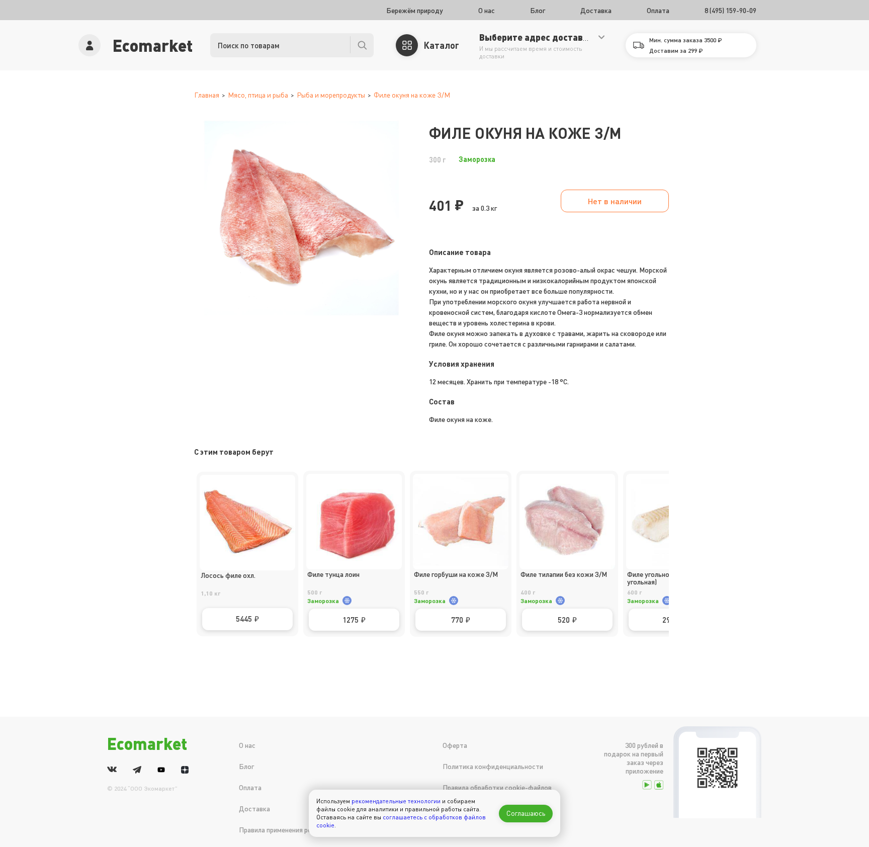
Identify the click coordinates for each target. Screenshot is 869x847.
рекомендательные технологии (396, 801)
